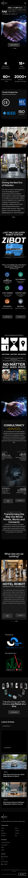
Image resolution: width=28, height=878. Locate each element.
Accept (22, 874)
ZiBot (2, 847)
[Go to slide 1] (11, 48)
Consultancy (4, 845)
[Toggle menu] (25, 3)
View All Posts (6, 726)
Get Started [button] (14, 712)
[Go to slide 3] (15, 48)
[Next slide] (24, 28)
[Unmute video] (25, 129)
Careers (17, 830)
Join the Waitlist (15, 44)
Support (3, 835)
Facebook (5, 861)
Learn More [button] (7, 316)
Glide (2, 850)
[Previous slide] (3, 28)
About (16, 828)
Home (2, 828)
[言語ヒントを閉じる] (25, 7)
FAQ (16, 835)
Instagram (5, 856)
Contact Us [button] (20, 316)
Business (3, 833)
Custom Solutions (5, 842)
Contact (17, 833)
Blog (2, 830)
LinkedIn (5, 864)
